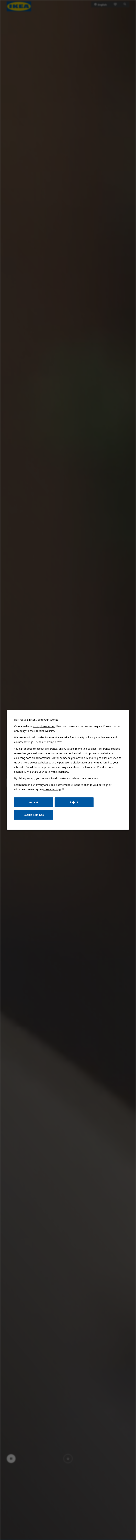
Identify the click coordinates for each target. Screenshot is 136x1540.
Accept (33, 802)
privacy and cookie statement (53, 784)
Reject (74, 802)
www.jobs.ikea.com (44, 726)
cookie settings (52, 789)
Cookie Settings (34, 815)
